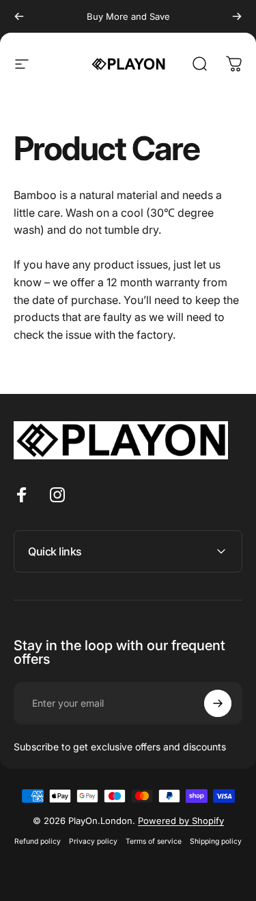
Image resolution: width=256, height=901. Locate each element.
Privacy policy (93, 841)
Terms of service (154, 841)
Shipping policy (216, 841)
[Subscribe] (217, 703)
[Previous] (19, 16)
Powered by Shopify (181, 820)
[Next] (237, 16)
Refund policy (37, 841)
